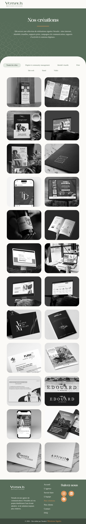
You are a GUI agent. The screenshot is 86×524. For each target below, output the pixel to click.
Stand (44, 70)
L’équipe (47, 497)
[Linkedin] (71, 493)
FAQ (46, 513)
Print (78, 65)
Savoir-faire (49, 492)
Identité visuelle (63, 65)
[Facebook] (64, 499)
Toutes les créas (11, 65)
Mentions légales (54, 521)
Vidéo (56, 70)
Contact (47, 509)
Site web (31, 70)
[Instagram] (64, 493)
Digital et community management (37, 65)
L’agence (47, 488)
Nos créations (49, 501)
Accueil (47, 484)
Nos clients (48, 505)
